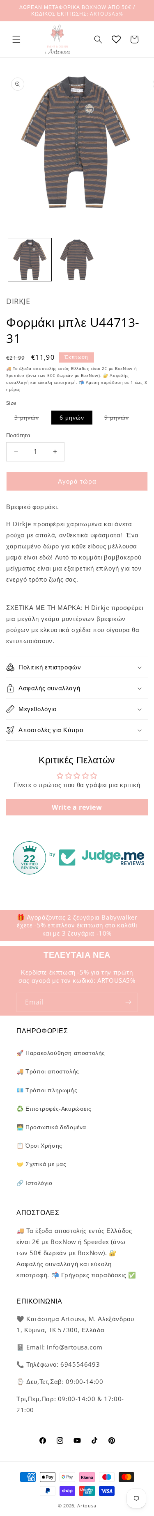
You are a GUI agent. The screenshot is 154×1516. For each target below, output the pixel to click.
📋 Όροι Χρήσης (39, 1145)
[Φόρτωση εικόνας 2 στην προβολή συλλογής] (77, 259)
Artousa (86, 1505)
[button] (16, 39)
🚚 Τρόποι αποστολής (47, 1071)
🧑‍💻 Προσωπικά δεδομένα (51, 1127)
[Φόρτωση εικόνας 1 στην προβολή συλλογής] (29, 259)
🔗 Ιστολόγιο (34, 1183)
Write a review (77, 807)
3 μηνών (30, 419)
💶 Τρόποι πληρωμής (46, 1090)
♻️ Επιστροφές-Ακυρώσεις (53, 1108)
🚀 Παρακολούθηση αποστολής (60, 1053)
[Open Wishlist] (116, 39)
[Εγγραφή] (128, 1002)
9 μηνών (120, 419)
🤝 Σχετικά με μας (41, 1164)
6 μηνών (72, 417)
